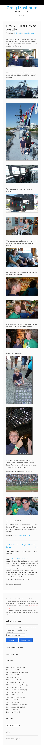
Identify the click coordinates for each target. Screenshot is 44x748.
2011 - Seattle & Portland (21, 535)
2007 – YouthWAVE (12, 675)
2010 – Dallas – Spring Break (16, 685)
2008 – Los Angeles (12, 680)
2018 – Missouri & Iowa (14, 707)
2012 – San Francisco (13, 692)
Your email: (9, 632)
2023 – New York (12, 712)
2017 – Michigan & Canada (15, 705)
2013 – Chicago (11, 695)
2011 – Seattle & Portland (15, 690)
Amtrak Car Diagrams (13, 739)
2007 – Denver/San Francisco (16, 672)
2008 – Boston (11, 677)
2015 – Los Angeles (12, 700)
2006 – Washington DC (14, 667)
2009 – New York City (13, 682)
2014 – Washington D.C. (14, 697)
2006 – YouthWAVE (12, 670)
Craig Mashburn (22, 8)
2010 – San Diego (12, 687)
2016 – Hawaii (11, 702)
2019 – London (11, 710)
